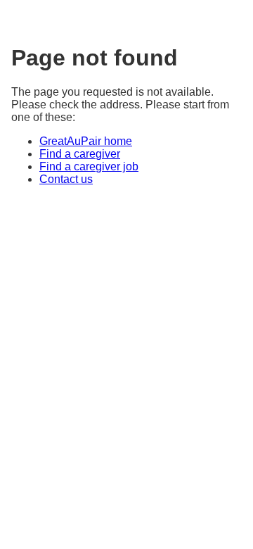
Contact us (66, 179)
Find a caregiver (79, 154)
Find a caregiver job (88, 166)
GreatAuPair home (85, 141)
